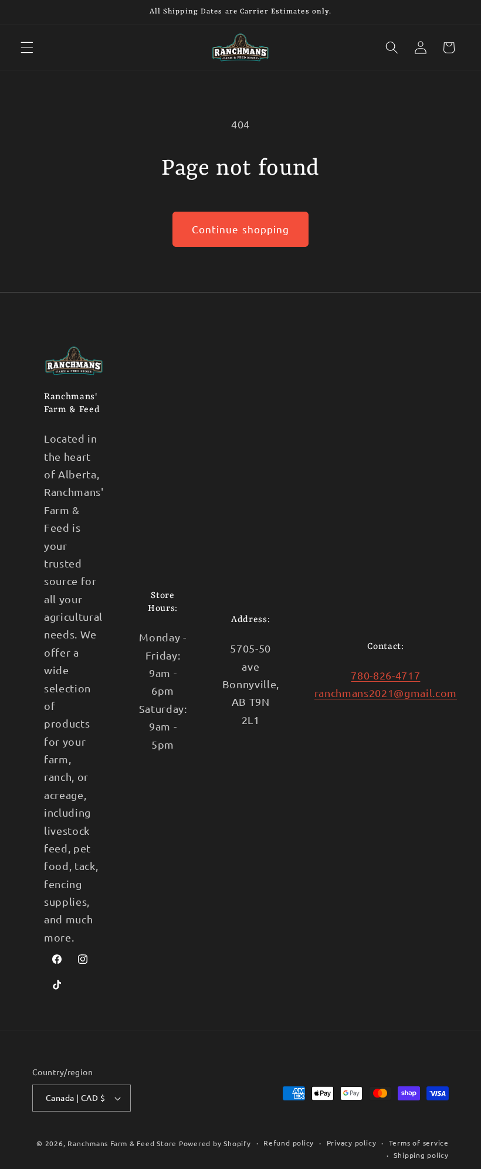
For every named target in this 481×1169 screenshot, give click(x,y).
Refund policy (288, 1142)
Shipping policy (421, 1155)
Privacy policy (352, 1142)
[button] (27, 47)
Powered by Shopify (215, 1143)
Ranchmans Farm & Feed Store (122, 1143)
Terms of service (419, 1142)
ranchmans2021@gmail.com (385, 693)
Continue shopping (241, 229)
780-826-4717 (385, 675)
